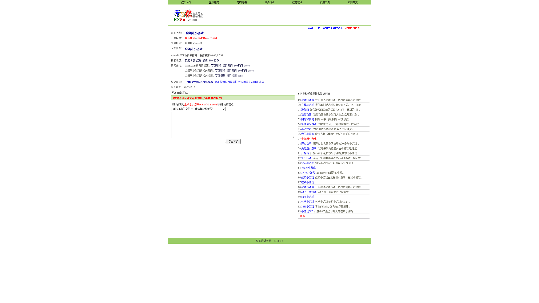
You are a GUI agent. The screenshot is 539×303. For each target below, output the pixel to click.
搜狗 (198, 60)
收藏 (261, 82)
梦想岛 (305, 153)
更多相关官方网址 (248, 82)
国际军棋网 (307, 119)
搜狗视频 (232, 75)
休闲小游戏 (307, 201)
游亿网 (305, 109)
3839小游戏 (307, 206)
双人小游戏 (307, 163)
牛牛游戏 (306, 158)
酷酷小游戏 (307, 177)
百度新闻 (216, 65)
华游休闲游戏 (308, 124)
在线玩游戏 (307, 105)
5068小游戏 (307, 196)
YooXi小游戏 (308, 167)
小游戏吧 (306, 129)
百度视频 (220, 75)
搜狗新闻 (228, 65)
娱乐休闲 (190, 38)
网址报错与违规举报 (226, 82)
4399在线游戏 (308, 192)
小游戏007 (307, 211)
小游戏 (213, 38)
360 (211, 60)
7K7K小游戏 (308, 172)
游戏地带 (202, 38)
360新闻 (238, 65)
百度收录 (190, 60)
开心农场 (306, 143)
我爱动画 (306, 114)
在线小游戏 (307, 182)
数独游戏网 (307, 100)
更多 (216, 60)
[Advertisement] (290, 14)
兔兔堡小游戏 (308, 148)
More (246, 65)
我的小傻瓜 (307, 134)
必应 (205, 60)
